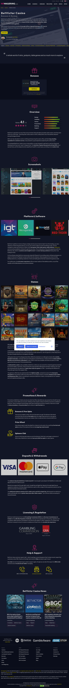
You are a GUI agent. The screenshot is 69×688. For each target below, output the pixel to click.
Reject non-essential (32, 346)
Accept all (20, 346)
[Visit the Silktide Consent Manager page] (52, 346)
